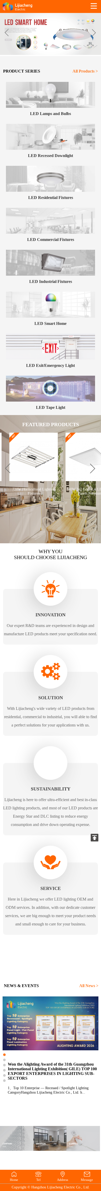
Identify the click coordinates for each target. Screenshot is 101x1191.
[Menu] (93, 6)
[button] (94, 33)
